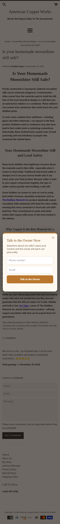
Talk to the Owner (30, 279)
